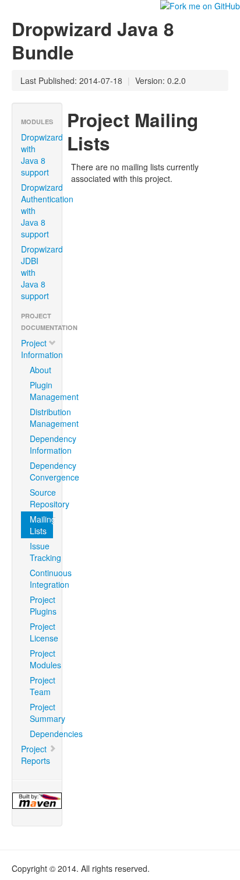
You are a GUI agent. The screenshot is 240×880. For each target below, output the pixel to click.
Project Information (41, 348)
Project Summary (41, 712)
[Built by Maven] (37, 801)
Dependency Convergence (41, 471)
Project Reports (35, 754)
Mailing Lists (41, 525)
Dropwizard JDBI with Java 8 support (41, 272)
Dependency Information (41, 444)
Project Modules (41, 659)
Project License (41, 632)
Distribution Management (41, 417)
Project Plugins (41, 605)
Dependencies (41, 733)
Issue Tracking (41, 551)
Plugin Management (41, 390)
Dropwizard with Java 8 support (41, 154)
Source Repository (41, 498)
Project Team (41, 685)
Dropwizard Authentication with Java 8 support (41, 210)
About (40, 370)
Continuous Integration (41, 578)
